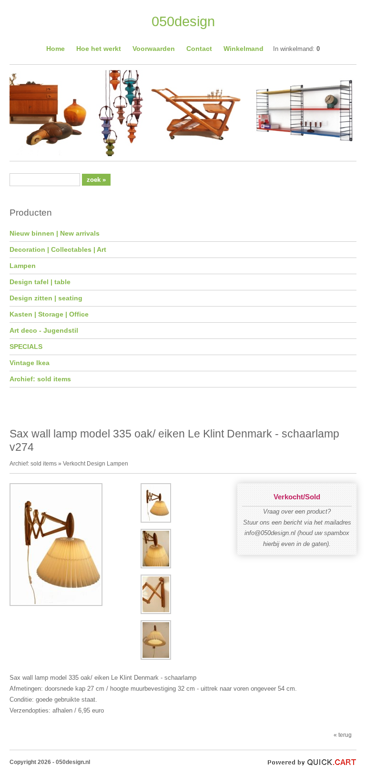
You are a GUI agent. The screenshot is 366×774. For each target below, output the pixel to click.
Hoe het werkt (98, 48)
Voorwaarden (153, 48)
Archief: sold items (40, 379)
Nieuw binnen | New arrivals (55, 233)
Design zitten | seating (46, 298)
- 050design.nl (71, 762)
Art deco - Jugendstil (44, 330)
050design (183, 21)
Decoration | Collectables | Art (58, 249)
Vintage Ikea (30, 363)
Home (55, 48)
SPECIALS (26, 346)
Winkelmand (244, 48)
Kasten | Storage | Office (49, 314)
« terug (343, 735)
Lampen (23, 265)
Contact (199, 48)
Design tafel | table (40, 282)
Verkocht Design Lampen (95, 463)
